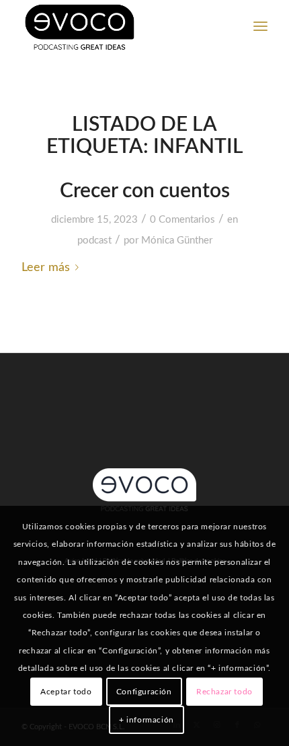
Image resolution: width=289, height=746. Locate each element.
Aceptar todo (65, 692)
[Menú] (260, 27)
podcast (94, 240)
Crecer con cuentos (145, 191)
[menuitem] (260, 27)
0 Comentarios (182, 220)
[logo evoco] (120, 27)
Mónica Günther (176, 240)
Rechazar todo (224, 692)
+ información (146, 720)
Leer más (46, 267)
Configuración (144, 692)
